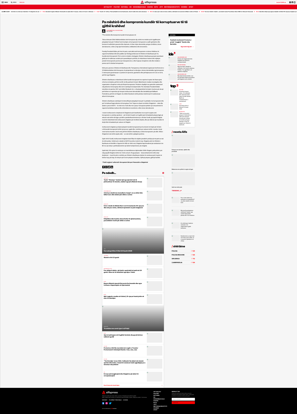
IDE (130, 7)
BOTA (156, 7)
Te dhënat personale (115, 400)
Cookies (125, 400)
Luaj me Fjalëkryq (281, 2)
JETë (161, 7)
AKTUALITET (108, 7)
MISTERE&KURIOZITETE (172, 7)
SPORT (191, 7)
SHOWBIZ (184, 7)
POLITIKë (117, 7)
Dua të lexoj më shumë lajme (111, 385)
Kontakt (104, 400)
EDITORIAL (124, 7)
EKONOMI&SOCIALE (139, 7)
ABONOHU (175, 402)
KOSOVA (150, 7)
